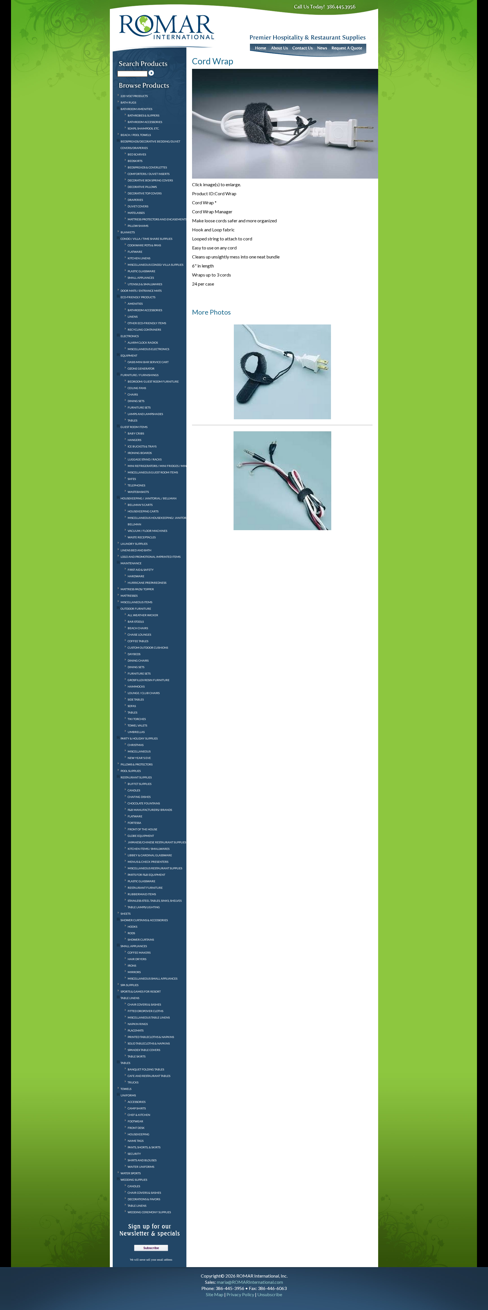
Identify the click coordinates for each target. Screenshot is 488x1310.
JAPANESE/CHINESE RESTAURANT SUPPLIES (157, 842)
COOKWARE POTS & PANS (144, 245)
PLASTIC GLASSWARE (141, 271)
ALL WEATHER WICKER (143, 615)
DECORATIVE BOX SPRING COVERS (150, 180)
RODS (131, 933)
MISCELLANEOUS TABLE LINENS (149, 1017)
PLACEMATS (135, 1030)
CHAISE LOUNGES (139, 634)
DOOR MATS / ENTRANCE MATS (141, 290)
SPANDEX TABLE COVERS (144, 1050)
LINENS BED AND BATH (136, 550)
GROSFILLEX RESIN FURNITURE (148, 680)
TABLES (132, 420)
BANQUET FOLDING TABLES (146, 1069)
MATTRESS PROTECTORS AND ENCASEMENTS (157, 219)
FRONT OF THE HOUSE (142, 829)
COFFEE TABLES (138, 641)
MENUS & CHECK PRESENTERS (148, 861)
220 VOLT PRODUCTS (134, 96)
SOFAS (132, 706)
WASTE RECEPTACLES (142, 537)
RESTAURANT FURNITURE (145, 887)
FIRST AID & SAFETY (141, 569)
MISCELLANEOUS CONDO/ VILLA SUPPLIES (155, 264)
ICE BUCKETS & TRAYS (142, 446)
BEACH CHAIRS (138, 628)
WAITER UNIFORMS (141, 1166)
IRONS (132, 965)
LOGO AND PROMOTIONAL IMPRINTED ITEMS (150, 556)
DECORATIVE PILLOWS (142, 186)
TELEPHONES (136, 485)
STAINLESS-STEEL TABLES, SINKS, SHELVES (155, 900)
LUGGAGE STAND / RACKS (145, 459)
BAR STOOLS (136, 621)
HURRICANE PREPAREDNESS (147, 582)
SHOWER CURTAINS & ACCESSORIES (144, 920)
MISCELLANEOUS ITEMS (136, 602)
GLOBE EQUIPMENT (141, 835)
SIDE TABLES (136, 699)
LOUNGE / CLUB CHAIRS (144, 693)
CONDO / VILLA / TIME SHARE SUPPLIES (146, 238)
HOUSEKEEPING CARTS (143, 511)
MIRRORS (134, 972)
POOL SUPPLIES (131, 771)
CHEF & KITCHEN (139, 1114)
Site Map (214, 1294)
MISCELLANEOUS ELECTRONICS (148, 349)
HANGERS (134, 440)
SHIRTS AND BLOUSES (142, 1160)
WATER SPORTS (131, 1173)
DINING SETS (136, 401)
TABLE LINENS (130, 998)
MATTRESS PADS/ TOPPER (137, 589)
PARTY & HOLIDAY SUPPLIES (139, 738)
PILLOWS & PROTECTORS (136, 764)
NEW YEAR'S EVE (139, 758)
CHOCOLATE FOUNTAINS (144, 803)
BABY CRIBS (136, 433)
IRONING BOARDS (140, 453)
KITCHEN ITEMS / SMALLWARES (148, 848)
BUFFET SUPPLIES (139, 783)
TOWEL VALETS (137, 725)
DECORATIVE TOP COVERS (145, 193)
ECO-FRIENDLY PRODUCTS (138, 297)
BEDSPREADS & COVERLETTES (147, 167)
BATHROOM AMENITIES (136, 109)
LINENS (133, 316)
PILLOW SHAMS (138, 225)
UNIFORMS (128, 1095)
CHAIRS (133, 394)
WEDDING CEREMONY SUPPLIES (149, 1212)
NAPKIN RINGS (138, 1024)
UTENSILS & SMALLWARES (145, 284)
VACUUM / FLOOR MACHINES (147, 530)
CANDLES (134, 790)
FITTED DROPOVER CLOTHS (145, 1011)
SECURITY (134, 1153)
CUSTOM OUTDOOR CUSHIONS (148, 647)
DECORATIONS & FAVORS (144, 1199)
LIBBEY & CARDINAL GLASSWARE (150, 855)
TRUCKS (133, 1082)
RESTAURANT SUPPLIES (136, 777)
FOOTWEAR (135, 1121)
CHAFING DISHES (139, 796)
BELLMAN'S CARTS (140, 504)
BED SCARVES (137, 154)
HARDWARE (136, 576)
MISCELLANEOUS (139, 751)
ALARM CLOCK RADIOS (143, 342)
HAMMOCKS (136, 686)
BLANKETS (128, 232)
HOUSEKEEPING (138, 1134)
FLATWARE (135, 251)
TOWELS (126, 1088)
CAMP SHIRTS (137, 1108)
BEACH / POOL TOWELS (136, 135)
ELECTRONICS (130, 336)
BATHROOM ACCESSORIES (145, 122)
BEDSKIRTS (135, 161)
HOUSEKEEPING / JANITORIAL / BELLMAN (149, 498)
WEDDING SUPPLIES (134, 1179)
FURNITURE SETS (139, 407)
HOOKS (132, 926)
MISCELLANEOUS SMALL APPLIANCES (152, 978)
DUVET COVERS (138, 206)
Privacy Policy (240, 1294)
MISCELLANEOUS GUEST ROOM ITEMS (153, 472)
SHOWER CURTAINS (141, 939)
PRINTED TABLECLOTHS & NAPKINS (151, 1037)
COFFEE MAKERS (139, 952)
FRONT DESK (136, 1127)
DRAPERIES (135, 199)
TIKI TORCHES (137, 719)
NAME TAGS (135, 1140)
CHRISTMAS (135, 745)
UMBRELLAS (136, 732)
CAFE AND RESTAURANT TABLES (149, 1076)
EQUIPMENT (129, 355)
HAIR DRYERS (137, 959)
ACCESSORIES (136, 1101)
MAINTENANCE (131, 563)
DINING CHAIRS (138, 660)
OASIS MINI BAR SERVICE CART (148, 362)
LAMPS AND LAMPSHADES (145, 414)
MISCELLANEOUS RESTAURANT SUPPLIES (155, 868)
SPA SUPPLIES (129, 985)
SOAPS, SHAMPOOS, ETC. (143, 128)
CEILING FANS (137, 388)
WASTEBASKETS (138, 491)
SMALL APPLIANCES (141, 277)
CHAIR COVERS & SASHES (144, 1004)
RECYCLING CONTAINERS (144, 329)
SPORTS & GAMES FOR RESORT (141, 991)
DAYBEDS (134, 654)
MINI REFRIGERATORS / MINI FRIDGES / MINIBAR (160, 466)
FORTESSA (134, 822)
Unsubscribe (269, 1294)
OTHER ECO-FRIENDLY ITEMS (147, 323)
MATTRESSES (129, 595)
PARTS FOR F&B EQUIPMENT (146, 874)
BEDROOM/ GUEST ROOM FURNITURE (153, 381)
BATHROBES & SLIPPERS (143, 115)
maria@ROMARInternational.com (250, 1282)
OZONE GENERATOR (141, 368)
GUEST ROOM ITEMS (134, 427)
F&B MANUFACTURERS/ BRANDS (150, 809)
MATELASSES (136, 212)
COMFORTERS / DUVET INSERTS (148, 173)
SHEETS (125, 913)
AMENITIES (135, 303)
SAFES (132, 478)
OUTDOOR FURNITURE (136, 608)
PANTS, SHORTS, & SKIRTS (144, 1147)
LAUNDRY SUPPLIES (134, 543)
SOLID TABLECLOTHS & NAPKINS (149, 1043)
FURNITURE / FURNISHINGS (139, 375)
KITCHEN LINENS (139, 258)
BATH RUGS (128, 102)
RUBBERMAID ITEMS (142, 894)
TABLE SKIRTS (136, 1056)
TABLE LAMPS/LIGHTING (144, 907)
